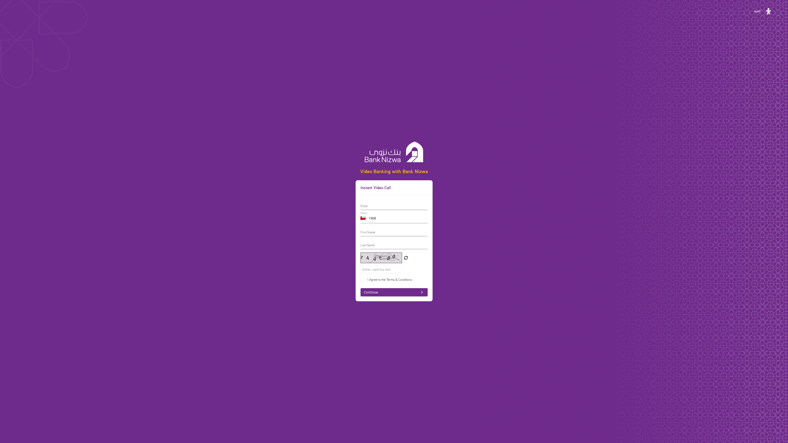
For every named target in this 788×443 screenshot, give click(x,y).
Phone (364, 213)
